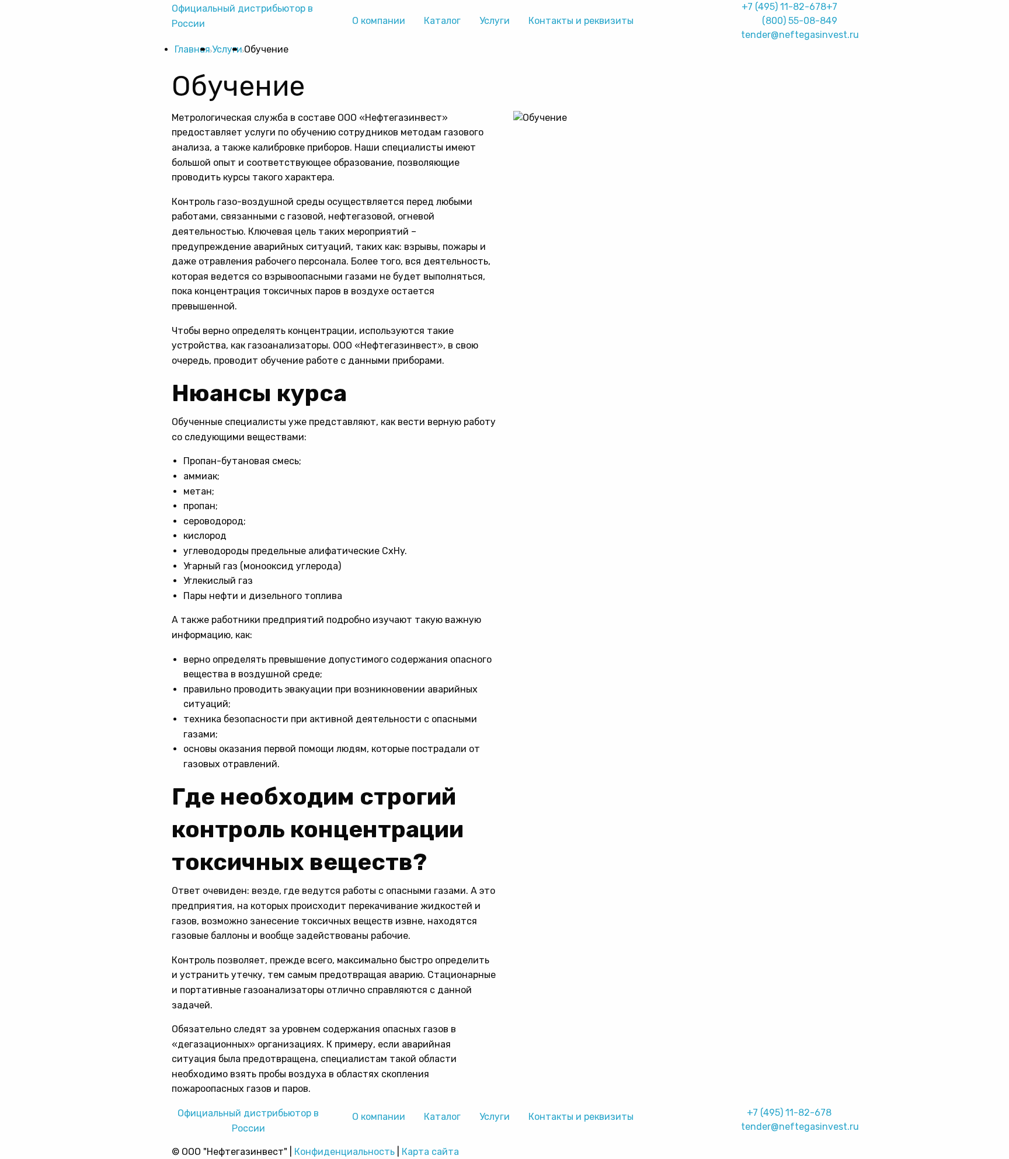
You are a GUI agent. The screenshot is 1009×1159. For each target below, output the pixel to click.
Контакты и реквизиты (581, 20)
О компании (378, 20)
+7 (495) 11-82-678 (784, 6)
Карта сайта (430, 1151)
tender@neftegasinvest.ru (800, 34)
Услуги (494, 20)
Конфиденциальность (344, 1151)
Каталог (442, 20)
